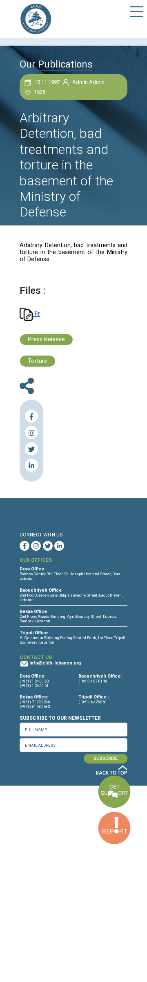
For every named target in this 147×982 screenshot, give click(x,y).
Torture (37, 361)
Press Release (46, 339)
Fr (36, 314)
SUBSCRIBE (106, 758)
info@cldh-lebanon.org (55, 663)
